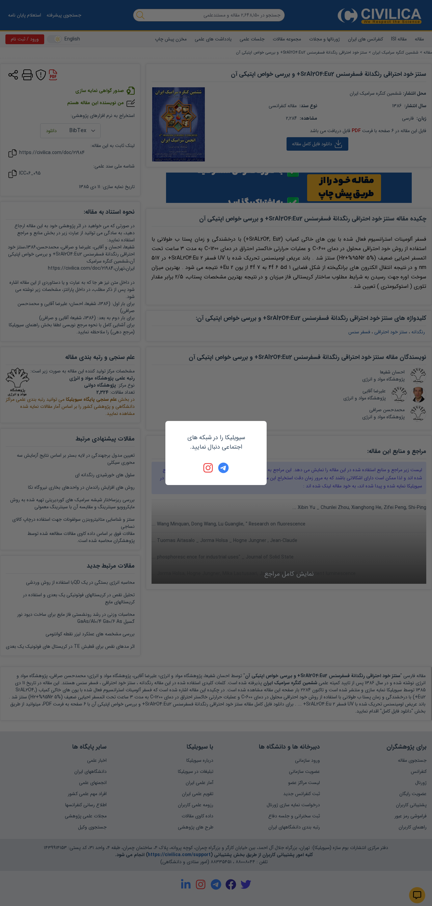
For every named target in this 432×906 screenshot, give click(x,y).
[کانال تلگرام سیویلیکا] (223, 467)
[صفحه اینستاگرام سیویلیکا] (208, 467)
